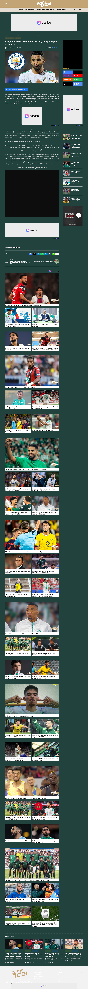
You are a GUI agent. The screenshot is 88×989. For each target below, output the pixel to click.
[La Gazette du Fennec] (19, 973)
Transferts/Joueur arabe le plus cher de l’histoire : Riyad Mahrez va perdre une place (13, 955)
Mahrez (6, 247)
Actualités (59, 972)
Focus (58, 975)
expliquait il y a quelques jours (18, 130)
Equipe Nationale (12, 35)
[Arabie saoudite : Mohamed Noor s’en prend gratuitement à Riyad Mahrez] (66, 164)
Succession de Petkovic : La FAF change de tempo (75, 182)
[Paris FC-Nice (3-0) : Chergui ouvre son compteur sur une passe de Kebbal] (66, 146)
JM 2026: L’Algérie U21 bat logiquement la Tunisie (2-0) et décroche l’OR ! (76, 137)
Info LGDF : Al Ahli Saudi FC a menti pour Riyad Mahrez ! (73, 954)
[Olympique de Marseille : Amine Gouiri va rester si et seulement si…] (66, 191)
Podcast (59, 981)
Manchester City (13, 247)
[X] (78, 72)
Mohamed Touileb (10, 962)
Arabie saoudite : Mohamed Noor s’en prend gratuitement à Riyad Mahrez (76, 164)
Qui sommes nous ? (38, 972)
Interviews (59, 977)
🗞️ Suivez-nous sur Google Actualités (16, 89)
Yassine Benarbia (10, 47)
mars (18, 247)
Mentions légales (37, 974)
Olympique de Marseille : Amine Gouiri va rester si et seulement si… (76, 190)
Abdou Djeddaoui (30, 962)
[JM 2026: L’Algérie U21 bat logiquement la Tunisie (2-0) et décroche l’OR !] (66, 137)
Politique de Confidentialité (39, 976)
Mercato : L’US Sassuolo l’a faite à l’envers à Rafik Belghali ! (76, 199)
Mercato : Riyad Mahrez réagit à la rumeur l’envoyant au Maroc (33, 955)
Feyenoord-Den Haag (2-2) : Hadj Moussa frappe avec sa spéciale (76, 155)
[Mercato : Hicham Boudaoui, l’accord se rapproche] (66, 173)
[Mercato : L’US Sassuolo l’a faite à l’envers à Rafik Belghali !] (66, 200)
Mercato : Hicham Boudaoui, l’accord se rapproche (76, 173)
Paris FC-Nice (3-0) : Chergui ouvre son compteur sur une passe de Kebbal (76, 146)
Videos (58, 979)
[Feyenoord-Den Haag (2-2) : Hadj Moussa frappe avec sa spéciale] (66, 155)
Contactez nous (37, 978)
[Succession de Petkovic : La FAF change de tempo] (66, 182)
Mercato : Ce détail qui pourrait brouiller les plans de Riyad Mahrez (54, 955)
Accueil (6, 35)
